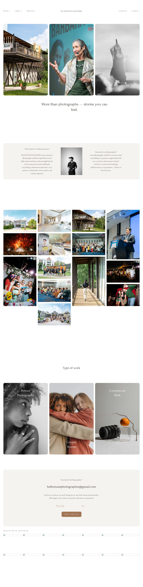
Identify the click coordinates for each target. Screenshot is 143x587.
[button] (6, 11)
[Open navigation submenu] (21, 11)
